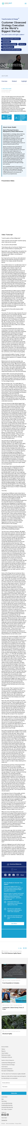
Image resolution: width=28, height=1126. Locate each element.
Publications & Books (7, 1057)
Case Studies (5, 1053)
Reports (4, 1051)
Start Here (4, 1101)
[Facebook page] (2, 1115)
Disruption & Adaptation (7, 1070)
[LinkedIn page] (7, 1115)
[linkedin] (9, 875)
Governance (5, 1066)
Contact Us (4, 1120)
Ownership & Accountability (9, 44)
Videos (3, 1049)
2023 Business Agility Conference (11, 38)
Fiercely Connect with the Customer (11, 49)
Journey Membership (7, 1103)
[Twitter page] (5, 1115)
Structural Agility (7, 1033)
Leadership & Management (8, 1062)
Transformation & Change (8, 1064)
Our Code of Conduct (7, 1109)
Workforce (22, 44)
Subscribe (14, 1093)
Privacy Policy (18, 1123)
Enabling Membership (7, 1105)
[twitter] (5, 875)
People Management (7, 47)
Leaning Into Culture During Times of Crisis (13, 1008)
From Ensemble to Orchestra (10, 983)
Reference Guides (6, 1055)
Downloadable (6, 41)
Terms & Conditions (10, 1123)
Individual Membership (7, 1107)
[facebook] (13, 875)
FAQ (3, 1099)
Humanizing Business (7, 1068)
